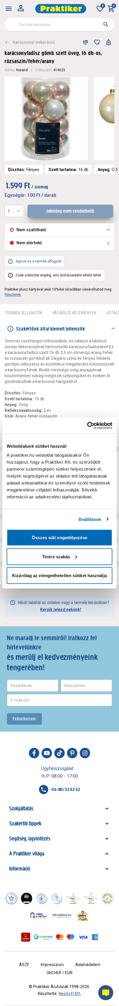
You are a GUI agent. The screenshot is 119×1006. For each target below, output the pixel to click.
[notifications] (108, 42)
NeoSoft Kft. (70, 993)
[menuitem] (9, 9)
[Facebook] (34, 753)
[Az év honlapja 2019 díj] (56, 898)
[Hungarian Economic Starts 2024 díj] (11, 898)
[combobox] (59, 24)
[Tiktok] (59, 753)
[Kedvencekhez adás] (97, 42)
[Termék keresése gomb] (106, 24)
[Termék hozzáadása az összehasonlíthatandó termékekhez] (85, 42)
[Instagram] (85, 753)
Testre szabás (56, 556)
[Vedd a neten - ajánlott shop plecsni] (38, 915)
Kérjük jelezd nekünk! (60, 609)
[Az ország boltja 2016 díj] (73, 898)
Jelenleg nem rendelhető (70, 211)
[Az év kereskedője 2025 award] (83, 915)
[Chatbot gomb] (105, 992)
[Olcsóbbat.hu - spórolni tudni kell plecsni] (62, 915)
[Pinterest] (72, 753)
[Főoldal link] (60, 8)
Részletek (13, 295)
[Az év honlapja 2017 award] (91, 898)
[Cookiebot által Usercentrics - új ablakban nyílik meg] (87, 425)
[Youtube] (47, 753)
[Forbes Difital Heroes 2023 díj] (26, 898)
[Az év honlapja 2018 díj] (41, 898)
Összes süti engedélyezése (59, 537)
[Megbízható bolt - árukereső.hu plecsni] (107, 898)
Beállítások (90, 519)
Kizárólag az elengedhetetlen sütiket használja (59, 575)
